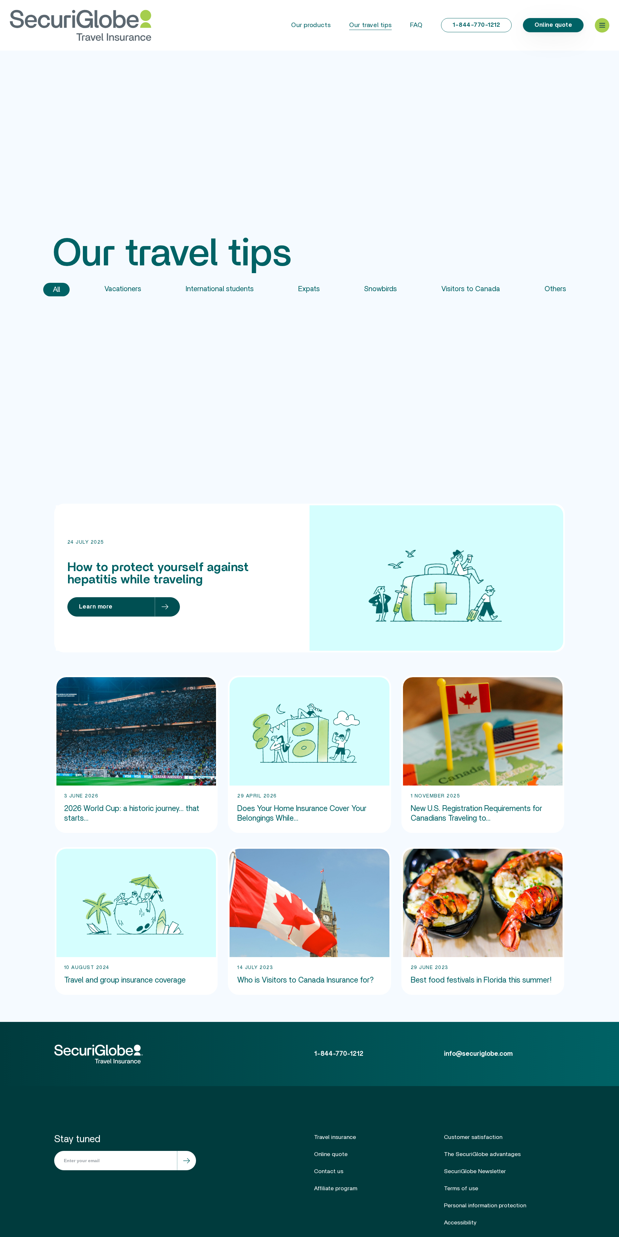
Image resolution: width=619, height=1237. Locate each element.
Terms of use (461, 1189)
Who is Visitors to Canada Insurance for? (305, 980)
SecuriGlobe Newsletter (475, 1171)
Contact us (328, 1171)
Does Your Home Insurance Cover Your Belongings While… (302, 813)
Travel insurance (335, 1137)
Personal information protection (485, 1206)
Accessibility (460, 1223)
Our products (311, 25)
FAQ (416, 25)
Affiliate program (335, 1189)
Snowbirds (380, 288)
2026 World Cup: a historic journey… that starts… (131, 813)
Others (555, 288)
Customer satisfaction (473, 1137)
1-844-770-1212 (476, 25)
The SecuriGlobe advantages (482, 1154)
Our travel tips (370, 25)
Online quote (553, 25)
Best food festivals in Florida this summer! (481, 980)
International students (220, 288)
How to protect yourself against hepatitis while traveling (158, 573)
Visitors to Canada (470, 288)
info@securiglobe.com (478, 1054)
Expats (309, 288)
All (56, 289)
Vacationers (122, 288)
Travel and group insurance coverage (125, 980)
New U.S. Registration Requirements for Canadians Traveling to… (476, 813)
